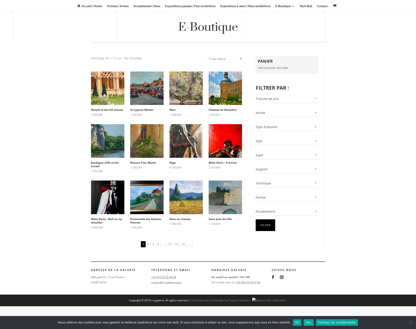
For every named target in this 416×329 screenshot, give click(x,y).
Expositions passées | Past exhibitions (190, 6)
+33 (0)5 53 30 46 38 (163, 277)
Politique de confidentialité (337, 322)
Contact (322, 6)
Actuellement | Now (146, 6)
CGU (193, 300)
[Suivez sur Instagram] (281, 277)
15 (183, 244)
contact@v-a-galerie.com (166, 282)
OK (297, 322)
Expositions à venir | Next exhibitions (245, 6)
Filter (265, 225)
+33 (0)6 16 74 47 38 (248, 282)
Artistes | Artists (118, 6)
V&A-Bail (306, 6)
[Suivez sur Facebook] (273, 277)
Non (309, 322)
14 (176, 244)
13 (169, 244)
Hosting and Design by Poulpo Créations (225, 300)
